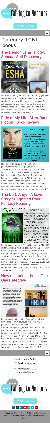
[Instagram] (17, 407)
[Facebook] (13, 407)
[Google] (28, 407)
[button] (47, 33)
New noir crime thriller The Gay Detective (24, 277)
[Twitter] (32, 407)
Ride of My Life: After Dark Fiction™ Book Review (24, 119)
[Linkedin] (21, 407)
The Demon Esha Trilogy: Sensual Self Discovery (23, 54)
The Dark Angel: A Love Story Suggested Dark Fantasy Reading (21, 199)
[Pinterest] (36, 407)
